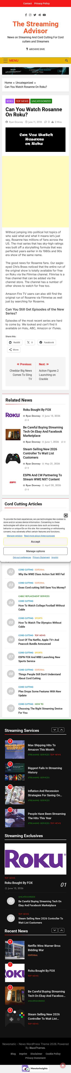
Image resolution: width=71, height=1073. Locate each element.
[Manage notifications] (63, 1065)
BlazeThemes (37, 1047)
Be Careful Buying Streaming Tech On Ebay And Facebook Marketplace (43, 431)
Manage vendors (14, 536)
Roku (10, 101)
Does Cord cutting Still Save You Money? (42, 587)
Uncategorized (41, 101)
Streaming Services (38, 754)
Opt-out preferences (22, 557)
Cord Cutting (25, 569)
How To (39, 704)
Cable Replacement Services (33, 596)
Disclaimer (36, 1053)
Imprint (55, 557)
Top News (22, 101)
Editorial (40, 569)
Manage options (35, 551)
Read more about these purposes (39, 536)
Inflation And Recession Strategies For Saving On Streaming (44, 795)
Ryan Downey (16, 122)
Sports (38, 618)
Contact (27, 3)
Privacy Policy (42, 3)
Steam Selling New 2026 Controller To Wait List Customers (40, 453)
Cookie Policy (53, 1053)
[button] (66, 515)
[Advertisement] (35, 191)
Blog (13, 1053)
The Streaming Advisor (36, 27)
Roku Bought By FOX (37, 409)
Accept (35, 541)
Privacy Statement (41, 557)
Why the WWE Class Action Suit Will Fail (41, 574)
